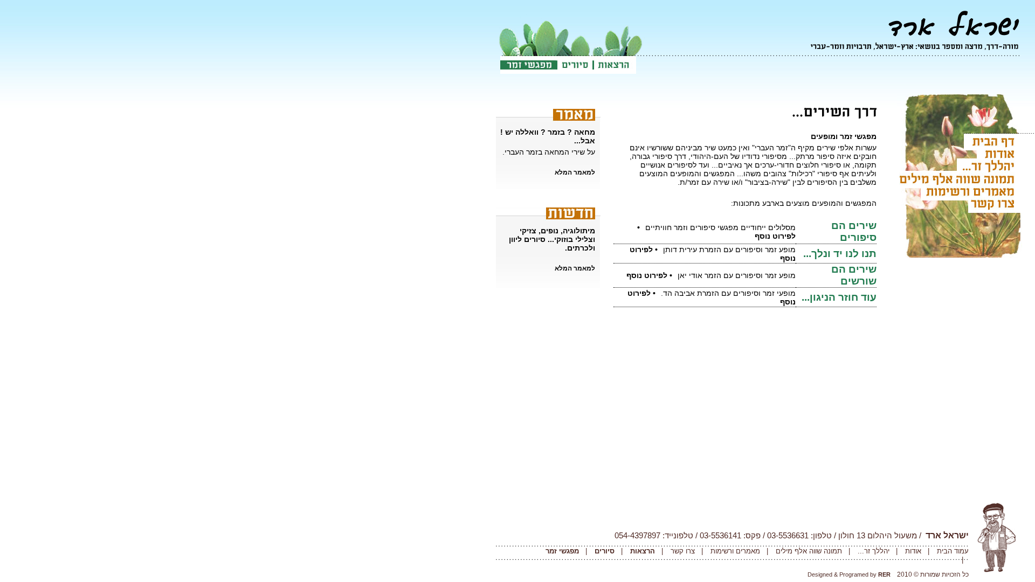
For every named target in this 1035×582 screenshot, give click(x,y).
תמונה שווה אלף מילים (808, 551)
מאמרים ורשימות (734, 551)
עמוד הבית (953, 551)
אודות (912, 551)
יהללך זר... (873, 551)
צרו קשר (681, 551)
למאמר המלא (575, 172)
